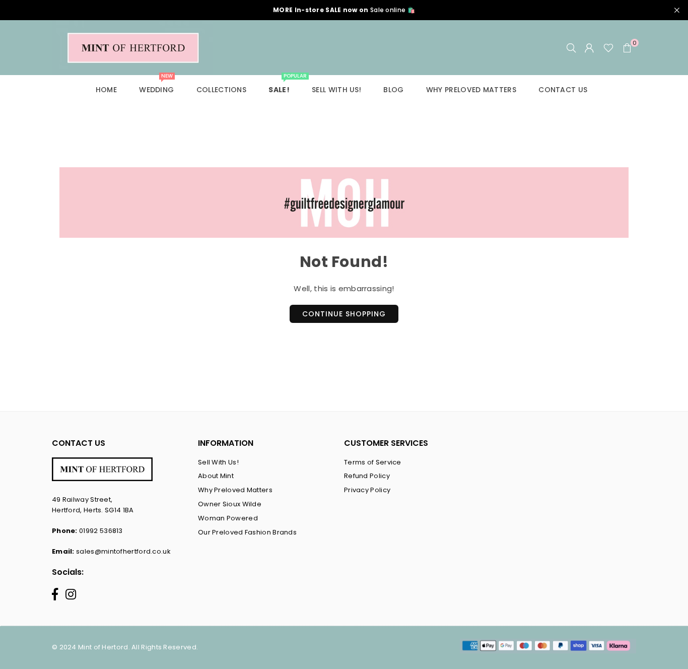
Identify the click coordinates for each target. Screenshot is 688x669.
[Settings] (589, 48)
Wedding (156, 85)
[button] (627, 48)
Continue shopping (344, 314)
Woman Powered (228, 518)
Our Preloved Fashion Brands (247, 532)
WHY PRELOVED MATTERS (471, 90)
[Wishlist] (608, 48)
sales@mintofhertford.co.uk (123, 551)
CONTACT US (562, 90)
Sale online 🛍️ (344, 10)
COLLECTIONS (221, 90)
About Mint (216, 476)
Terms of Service (372, 462)
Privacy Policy (367, 490)
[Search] (571, 48)
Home (106, 90)
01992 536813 (101, 531)
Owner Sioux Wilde (229, 504)
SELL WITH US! (336, 90)
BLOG (393, 90)
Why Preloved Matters (235, 490)
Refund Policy (367, 476)
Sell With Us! (218, 462)
